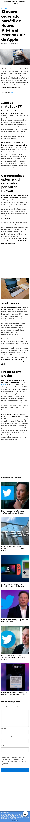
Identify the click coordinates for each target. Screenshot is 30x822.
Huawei (3, 385)
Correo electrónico (8, 737)
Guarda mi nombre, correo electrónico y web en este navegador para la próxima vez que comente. (15, 760)
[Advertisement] (15, 261)
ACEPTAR (15, 820)
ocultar (13, 92)
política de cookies (21, 817)
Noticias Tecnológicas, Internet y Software (14, 2)
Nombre (4, 728)
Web (2, 746)
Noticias (4, 8)
